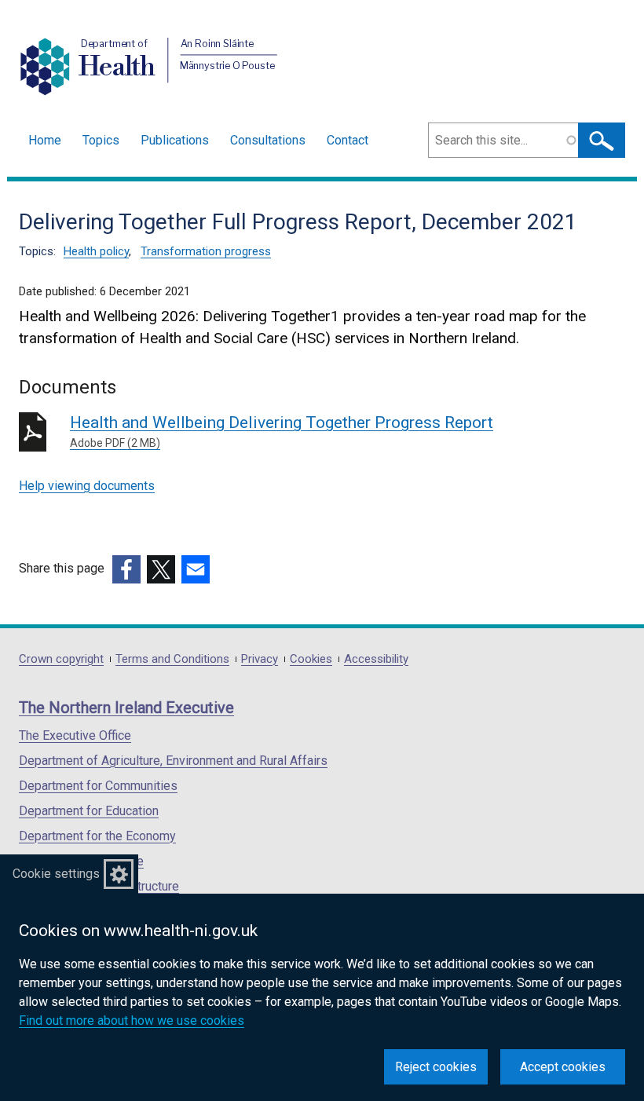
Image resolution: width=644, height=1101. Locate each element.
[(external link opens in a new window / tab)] (126, 569)
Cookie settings (56, 873)
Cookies (311, 659)
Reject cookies (436, 1066)
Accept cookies (563, 1066)
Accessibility (376, 659)
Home (44, 140)
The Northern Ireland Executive (126, 707)
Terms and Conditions (172, 659)
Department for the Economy (97, 835)
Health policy (96, 251)
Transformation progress (206, 251)
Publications (175, 140)
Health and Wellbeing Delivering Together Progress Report (281, 431)
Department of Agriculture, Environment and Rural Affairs (173, 760)
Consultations (268, 140)
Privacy (259, 659)
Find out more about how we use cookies (131, 1020)
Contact (347, 140)
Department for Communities (98, 785)
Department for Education (89, 810)
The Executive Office (75, 735)
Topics (100, 140)
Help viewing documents (87, 485)
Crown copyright (61, 659)
